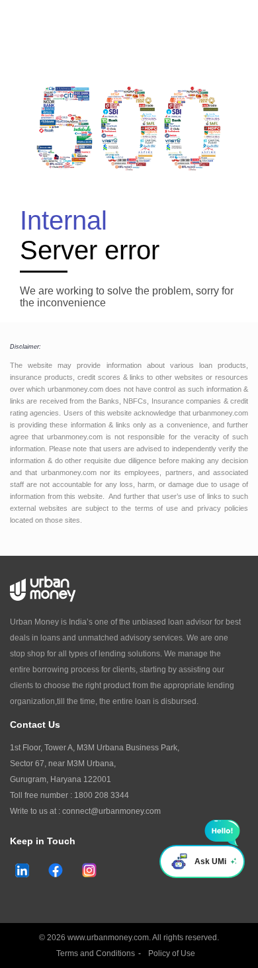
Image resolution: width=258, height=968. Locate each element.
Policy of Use (171, 953)
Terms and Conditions (95, 953)
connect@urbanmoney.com (111, 811)
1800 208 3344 (101, 795)
